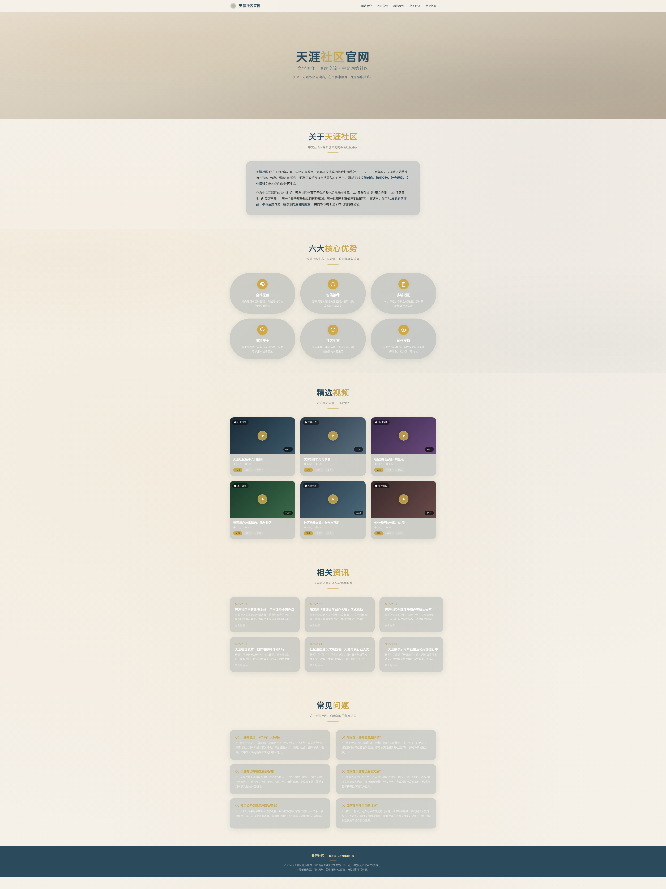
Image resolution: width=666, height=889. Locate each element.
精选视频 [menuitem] (398, 5)
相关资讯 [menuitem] (415, 5)
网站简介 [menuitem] (366, 5)
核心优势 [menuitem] (382, 5)
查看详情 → (241, 625)
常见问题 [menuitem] (431, 5)
